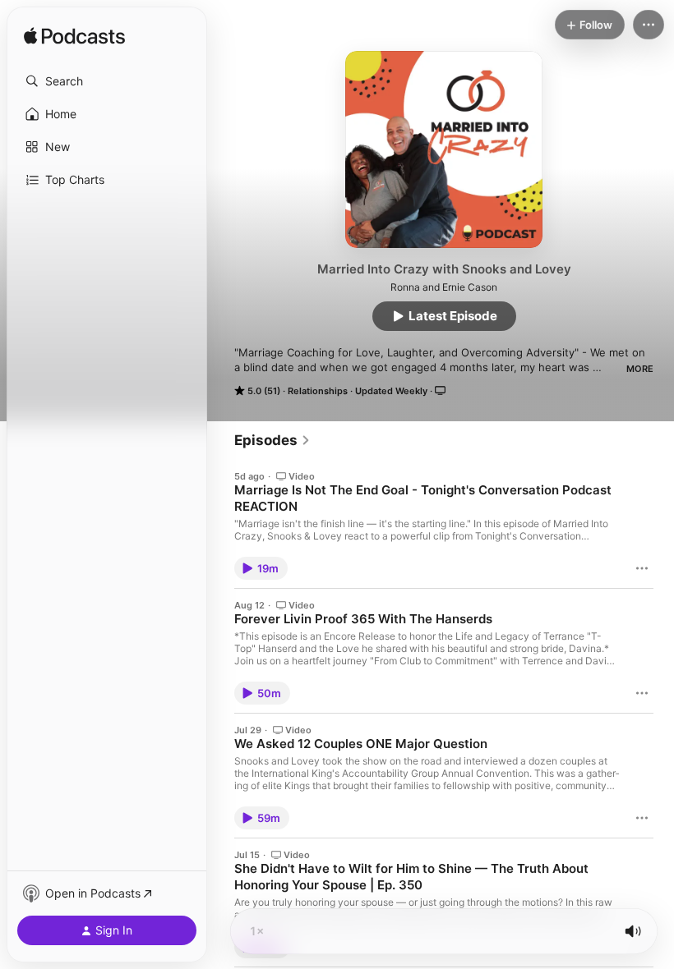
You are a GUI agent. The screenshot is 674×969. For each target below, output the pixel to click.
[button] (107, 81)
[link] (272, 440)
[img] (74, 37)
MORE (639, 368)
